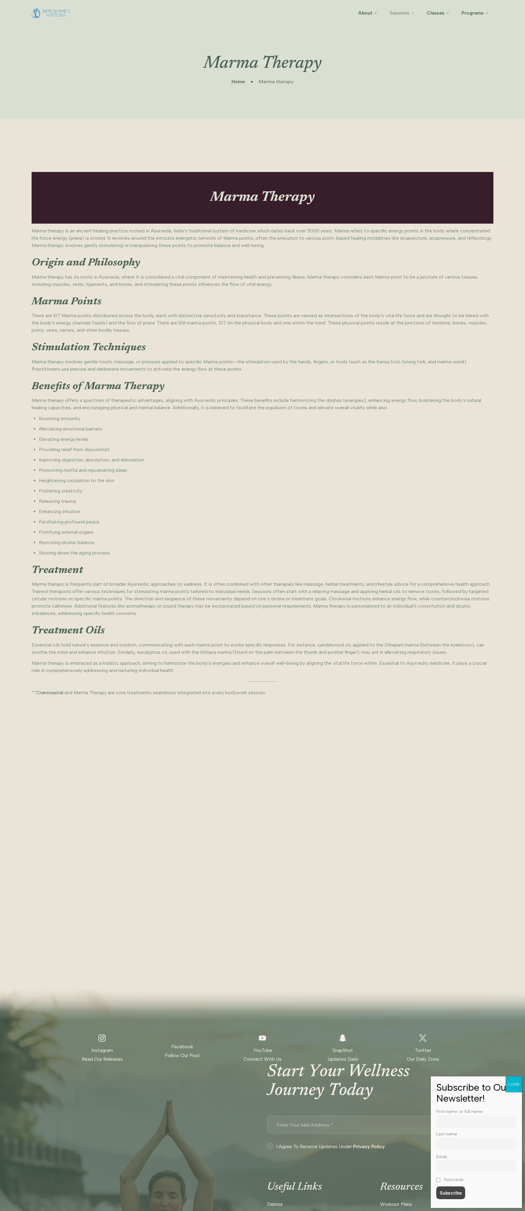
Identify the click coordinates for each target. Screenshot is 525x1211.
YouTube (262, 1050)
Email (441, 1156)
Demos (275, 1204)
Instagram (102, 1050)
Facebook (182, 1046)
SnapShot (342, 1050)
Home (238, 81)
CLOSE (514, 1084)
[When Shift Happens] (51, 13)
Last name (446, 1134)
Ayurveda (453, 1179)
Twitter (423, 1050)
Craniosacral (49, 692)
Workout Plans (396, 1204)
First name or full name (459, 1111)
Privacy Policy (369, 1146)
